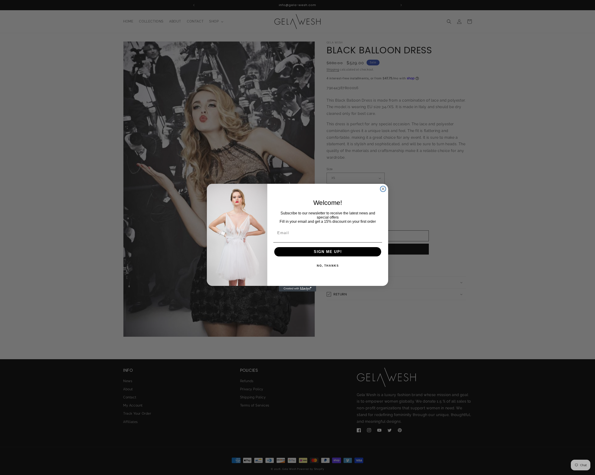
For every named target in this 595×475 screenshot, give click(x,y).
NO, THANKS (328, 265)
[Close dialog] (383, 189)
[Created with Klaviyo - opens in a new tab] (297, 288)
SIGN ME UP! (328, 252)
